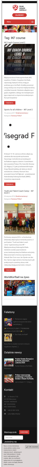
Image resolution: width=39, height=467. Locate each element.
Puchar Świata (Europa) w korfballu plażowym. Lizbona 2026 (24, 361)
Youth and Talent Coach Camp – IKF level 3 (19, 192)
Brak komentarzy (22, 113)
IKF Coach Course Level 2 (14, 42)
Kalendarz (19, 15)
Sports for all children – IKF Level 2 (18, 109)
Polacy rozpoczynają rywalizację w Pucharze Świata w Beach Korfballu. (24, 377)
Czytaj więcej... (10, 103)
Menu (9, 22)
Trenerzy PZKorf (16, 116)
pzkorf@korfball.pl (14, 414)
